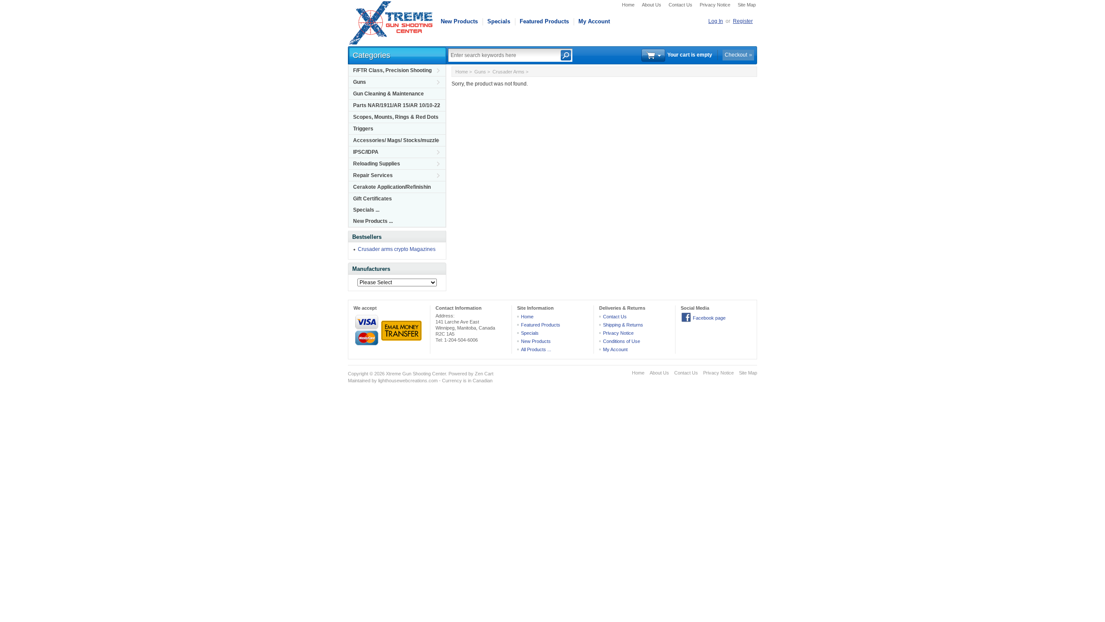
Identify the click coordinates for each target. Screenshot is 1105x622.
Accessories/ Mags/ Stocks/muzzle (396, 140)
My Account (594, 21)
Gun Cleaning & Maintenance (388, 94)
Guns (359, 82)
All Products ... (536, 349)
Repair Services (373, 175)
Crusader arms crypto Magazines (397, 249)
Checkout (736, 54)
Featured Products (544, 21)
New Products (459, 21)
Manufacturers (371, 269)
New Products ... (373, 221)
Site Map (747, 4)
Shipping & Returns (623, 324)
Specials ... (366, 210)
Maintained (359, 380)
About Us (651, 4)
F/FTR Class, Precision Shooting (392, 70)
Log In (715, 21)
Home (628, 4)
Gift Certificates (372, 199)
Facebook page (709, 318)
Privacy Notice (715, 4)
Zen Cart (484, 373)
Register (743, 21)
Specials (498, 21)
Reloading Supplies (376, 164)
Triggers (363, 129)
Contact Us (680, 4)
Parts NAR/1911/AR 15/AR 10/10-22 (396, 105)
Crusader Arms (508, 71)
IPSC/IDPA (366, 152)
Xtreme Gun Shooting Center (416, 373)
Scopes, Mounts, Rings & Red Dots (396, 117)
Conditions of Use (621, 341)
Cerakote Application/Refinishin (392, 187)
